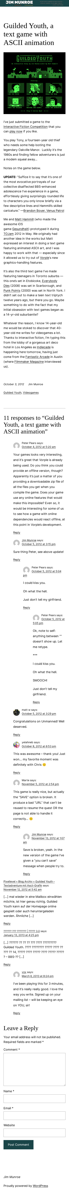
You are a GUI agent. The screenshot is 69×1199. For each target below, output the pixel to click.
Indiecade (44, 347)
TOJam (9, 233)
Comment (12, 1049)
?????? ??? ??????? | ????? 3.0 (22, 931)
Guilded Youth (12, 392)
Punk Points (12, 290)
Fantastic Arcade (37, 357)
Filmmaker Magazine (29, 361)
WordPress (40, 1186)
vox (24, 972)
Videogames (31, 392)
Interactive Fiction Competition (26, 126)
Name (9, 1091)
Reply (16, 532)
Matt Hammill (24, 219)
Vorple (44, 257)
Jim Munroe (29, 540)
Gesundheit (20, 229)
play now (16, 131)
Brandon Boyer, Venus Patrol (43, 210)
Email (8, 1108)
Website (9, 1125)
